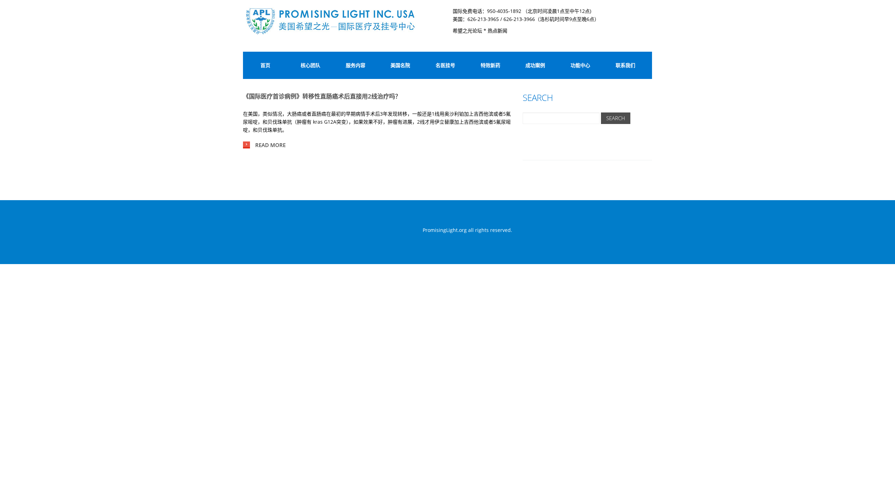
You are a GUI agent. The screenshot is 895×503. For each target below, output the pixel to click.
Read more (270, 144)
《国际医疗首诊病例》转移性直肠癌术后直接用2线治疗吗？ (322, 96)
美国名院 (400, 65)
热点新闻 (497, 30)
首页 (265, 65)
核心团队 (310, 65)
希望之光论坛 (468, 30)
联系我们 (625, 65)
